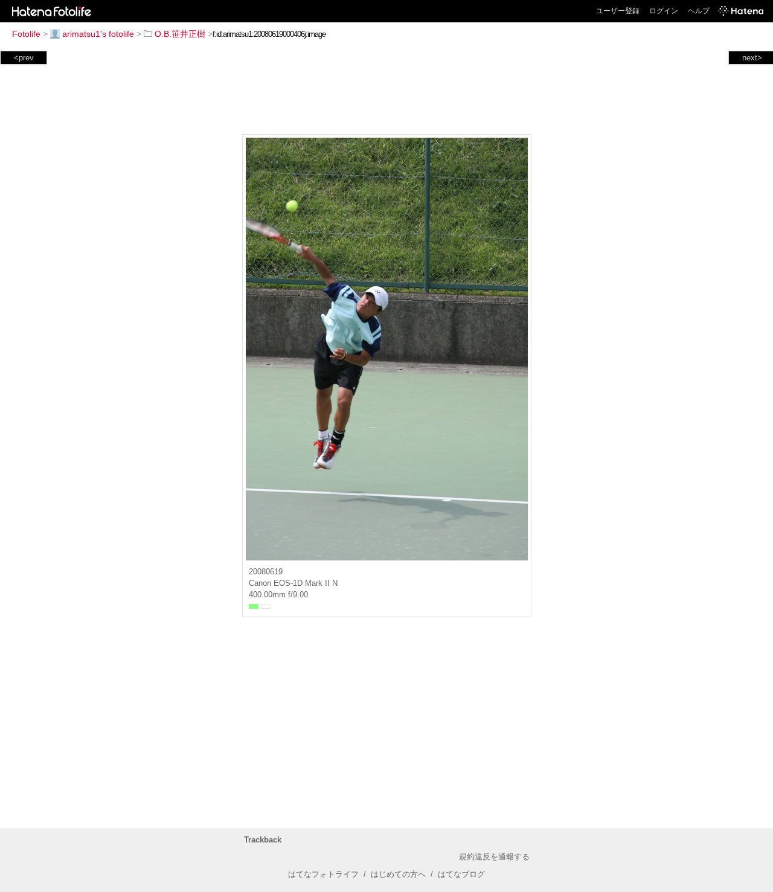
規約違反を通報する (494, 856)
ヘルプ (699, 11)
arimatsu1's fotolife (98, 34)
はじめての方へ (398, 874)
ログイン (663, 11)
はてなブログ (461, 874)
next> (752, 57)
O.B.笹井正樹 (180, 34)
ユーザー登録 (618, 11)
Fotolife (26, 34)
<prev (24, 57)
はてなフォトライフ (323, 874)
